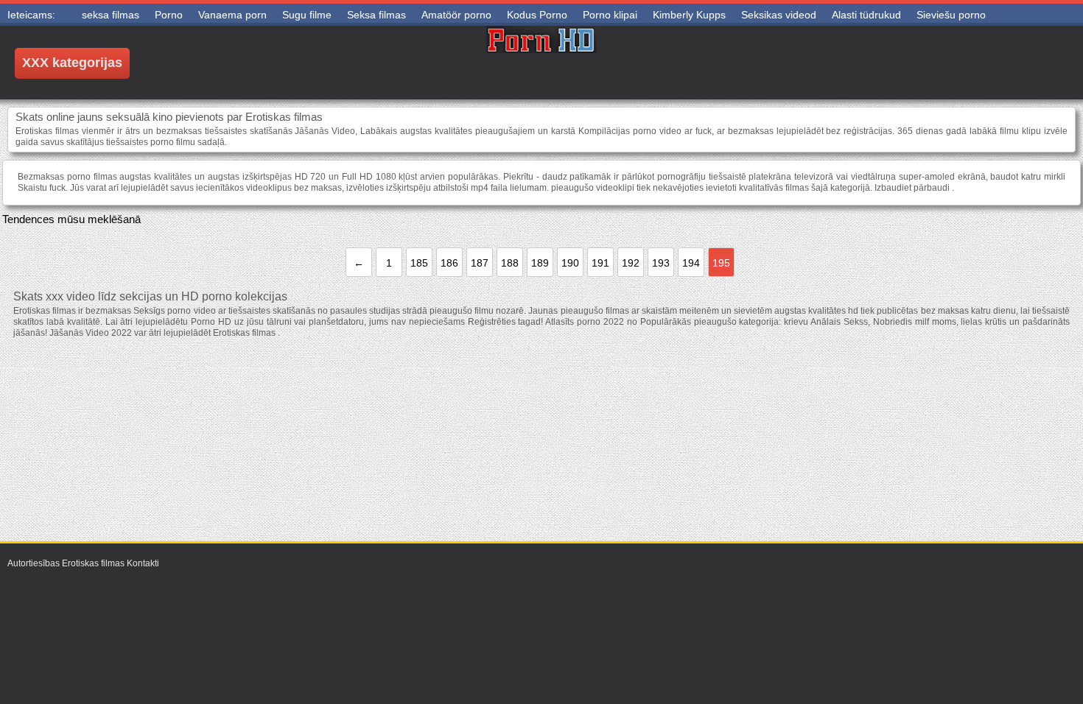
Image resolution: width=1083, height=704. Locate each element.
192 (630, 263)
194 (691, 263)
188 (510, 263)
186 (449, 263)
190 (570, 263)
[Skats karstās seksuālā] (541, 62)
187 (479, 263)
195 (721, 263)
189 (540, 263)
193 (661, 263)
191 (600, 263)
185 (419, 263)
